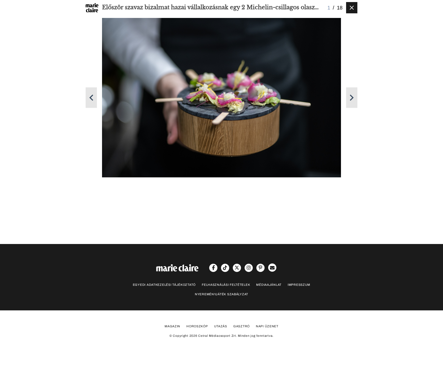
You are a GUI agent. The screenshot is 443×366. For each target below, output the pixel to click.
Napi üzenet (267, 326)
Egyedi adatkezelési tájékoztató (164, 285)
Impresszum (299, 285)
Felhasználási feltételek (226, 285)
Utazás (220, 326)
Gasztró (241, 326)
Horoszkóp (197, 326)
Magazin (172, 326)
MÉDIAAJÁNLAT (268, 285)
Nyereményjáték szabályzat (221, 294)
